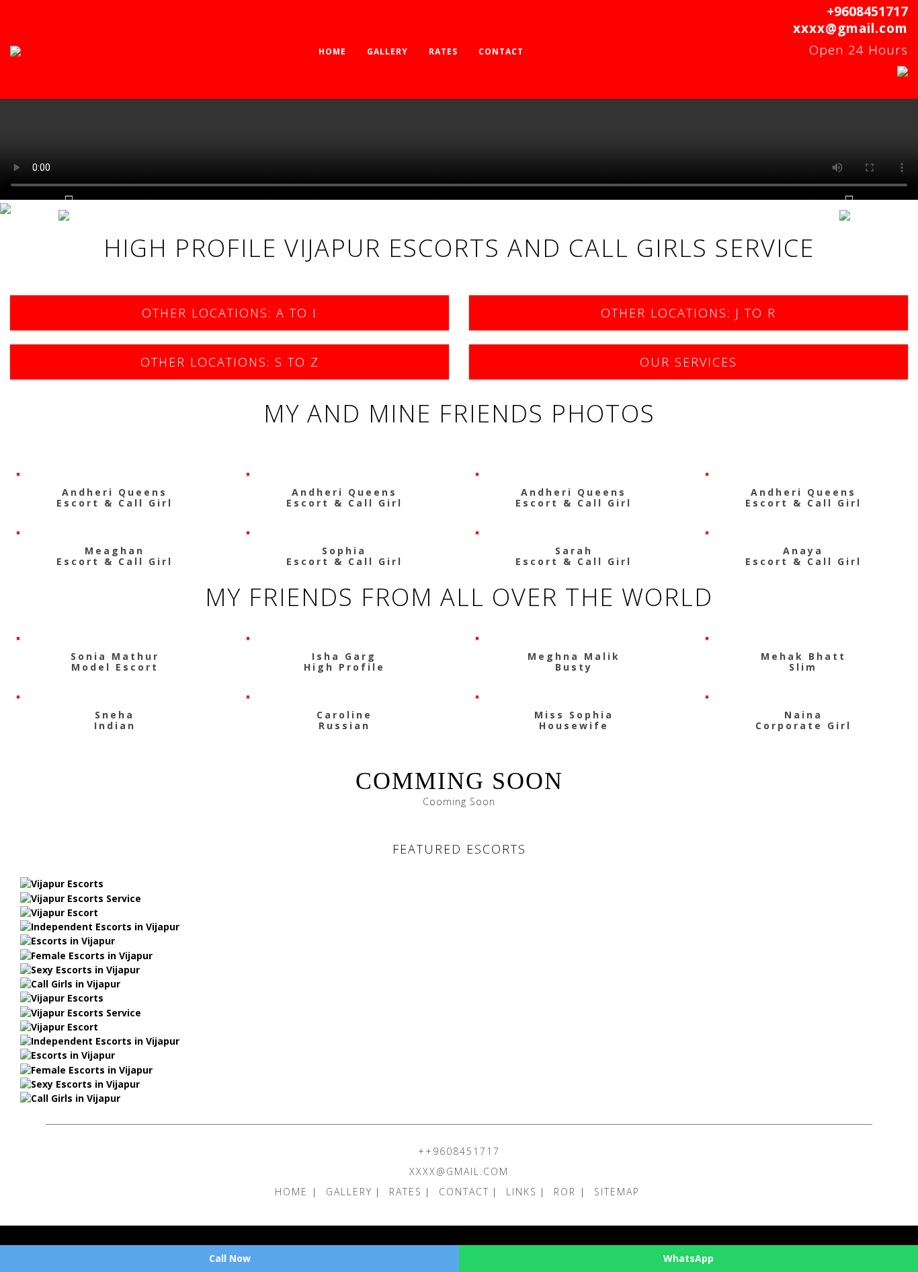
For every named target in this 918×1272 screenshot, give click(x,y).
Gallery (387, 51)
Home (332, 51)
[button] (69, 208)
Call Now (230, 1258)
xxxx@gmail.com (850, 28)
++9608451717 (459, 1151)
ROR (567, 1191)
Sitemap (617, 1191)
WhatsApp (688, 1258)
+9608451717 (867, 11)
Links (521, 1191)
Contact (501, 51)
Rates (443, 51)
